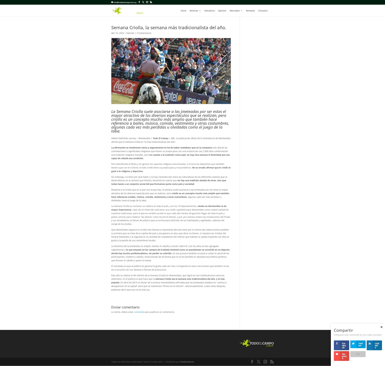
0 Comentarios (144, 33)
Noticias (194, 11)
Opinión (222, 11)
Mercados (235, 11)
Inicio (183, 11)
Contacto (263, 11)
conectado (139, 312)
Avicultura (209, 11)
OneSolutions (187, 361)
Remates (250, 11)
